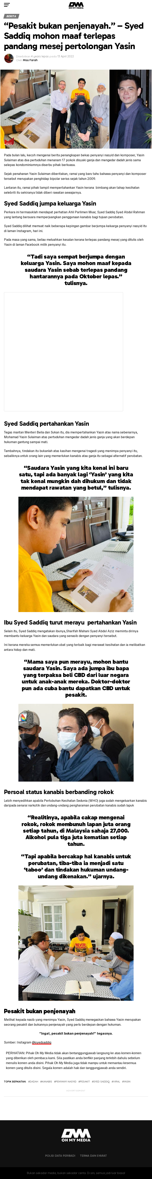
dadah (34, 1081)
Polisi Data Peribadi (60, 1155)
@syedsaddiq (41, 1042)
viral (116, 1081)
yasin (127, 1081)
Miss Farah (30, 60)
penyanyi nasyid (66, 1081)
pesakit (85, 1081)
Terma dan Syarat (93, 1155)
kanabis (47, 1081)
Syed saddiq (101, 1081)
